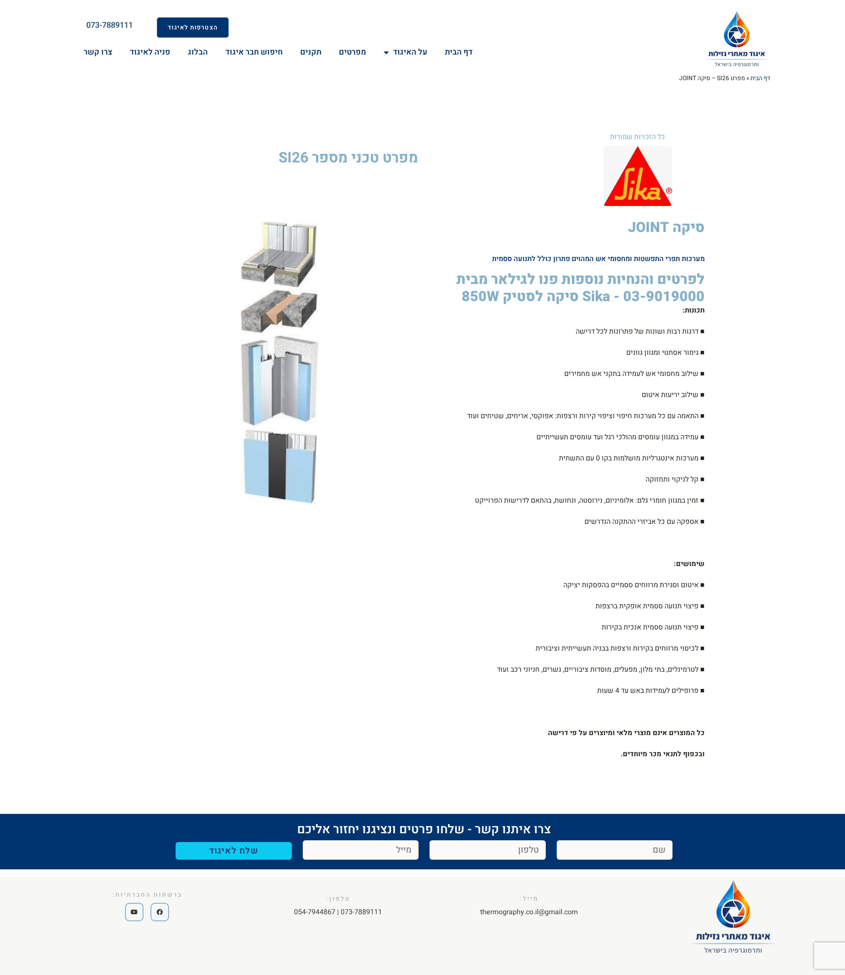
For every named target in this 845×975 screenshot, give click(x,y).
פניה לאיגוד (150, 52)
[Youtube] (134, 912)
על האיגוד (410, 52)
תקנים (310, 52)
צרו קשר (98, 52)
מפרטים (352, 52)
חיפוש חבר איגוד (254, 52)
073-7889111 (109, 25)
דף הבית (760, 78)
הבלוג (198, 52)
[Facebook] (160, 912)
